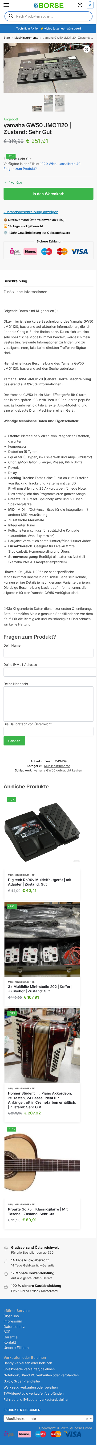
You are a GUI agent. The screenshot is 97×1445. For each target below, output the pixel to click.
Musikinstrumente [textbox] (47, 1418)
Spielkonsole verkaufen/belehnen (29, 1369)
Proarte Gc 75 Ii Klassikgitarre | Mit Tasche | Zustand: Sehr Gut (38, 1211)
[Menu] (11, 5)
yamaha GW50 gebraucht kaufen (58, 770)
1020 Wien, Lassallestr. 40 (60, 164)
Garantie (11, 1337)
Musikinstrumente (26, 37)
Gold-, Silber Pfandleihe (22, 1381)
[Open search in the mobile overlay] (48, 16)
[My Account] (80, 5)
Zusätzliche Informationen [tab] (25, 292)
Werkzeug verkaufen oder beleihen (31, 1387)
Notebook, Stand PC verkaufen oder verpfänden (41, 1375)
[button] (89, 5)
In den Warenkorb (49, 193)
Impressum (13, 1321)
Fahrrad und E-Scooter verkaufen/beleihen (36, 1399)
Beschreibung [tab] (15, 281)
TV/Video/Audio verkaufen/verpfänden (34, 1393)
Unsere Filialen (16, 1347)
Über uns (11, 1316)
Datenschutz (14, 1326)
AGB (7, 1332)
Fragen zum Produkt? (20, 169)
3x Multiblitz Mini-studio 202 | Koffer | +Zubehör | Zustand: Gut (40, 989)
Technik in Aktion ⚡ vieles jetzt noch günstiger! (48, 28)
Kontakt (10, 1342)
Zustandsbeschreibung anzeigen (31, 212)
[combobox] (48, 1418)
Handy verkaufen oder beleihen (28, 1363)
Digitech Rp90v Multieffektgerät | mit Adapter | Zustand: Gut (39, 882)
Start (7, 37)
